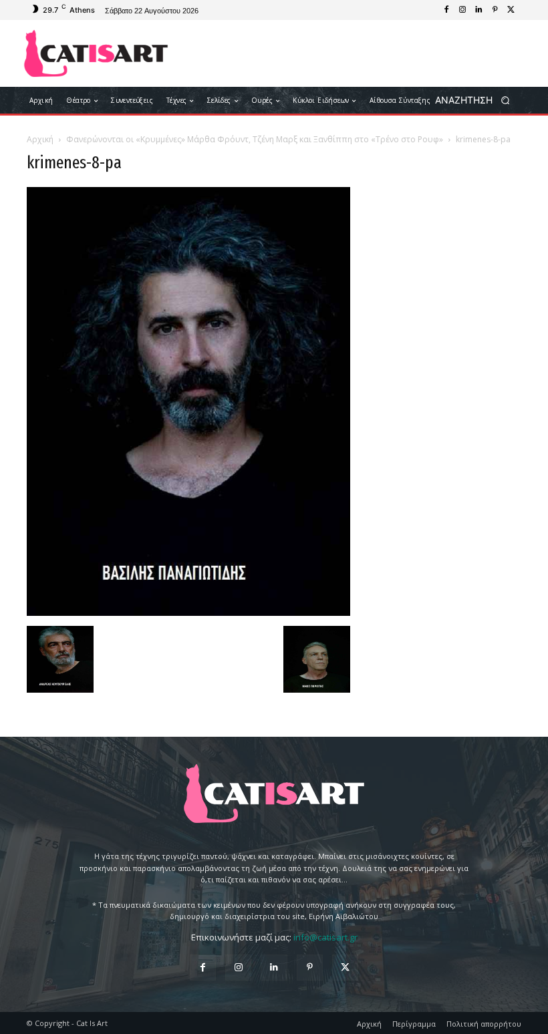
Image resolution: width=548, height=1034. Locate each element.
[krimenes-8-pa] (188, 612)
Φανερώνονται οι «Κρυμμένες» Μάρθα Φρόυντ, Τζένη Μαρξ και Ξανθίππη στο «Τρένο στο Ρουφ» (254, 139)
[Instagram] (462, 10)
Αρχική (40, 139)
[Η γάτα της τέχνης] (95, 53)
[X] (511, 10)
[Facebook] (446, 10)
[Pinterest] (495, 10)
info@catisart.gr (325, 937)
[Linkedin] (478, 10)
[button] (477, 101)
